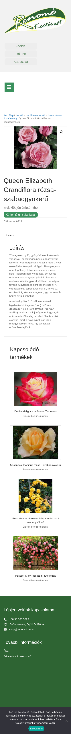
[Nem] (66, 721)
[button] (61, 132)
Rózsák (20, 115)
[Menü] (9, 87)
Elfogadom (36, 728)
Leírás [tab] (10, 235)
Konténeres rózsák (36, 115)
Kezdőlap (8, 115)
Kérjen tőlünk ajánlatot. (21, 214)
